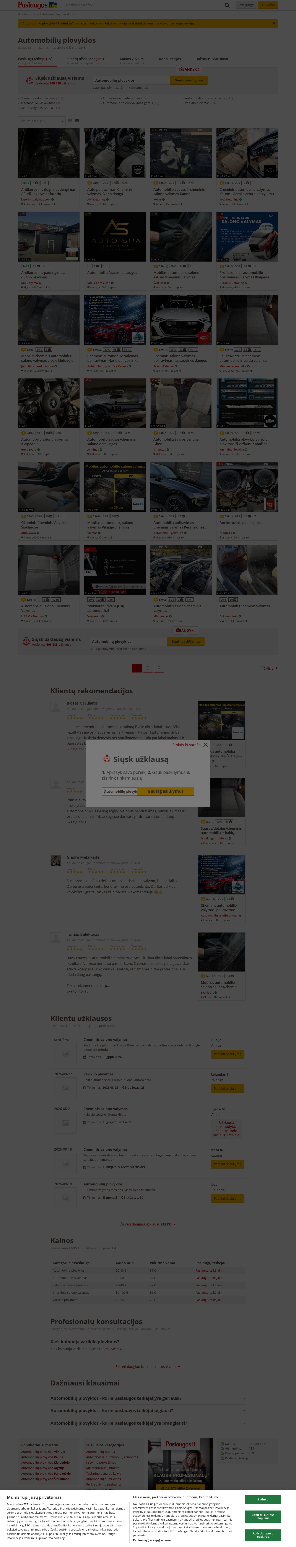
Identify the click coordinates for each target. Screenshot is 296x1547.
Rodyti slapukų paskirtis (263, 1535)
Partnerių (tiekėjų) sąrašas (152, 1540)
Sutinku (263, 1500)
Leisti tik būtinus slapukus (263, 1516)
